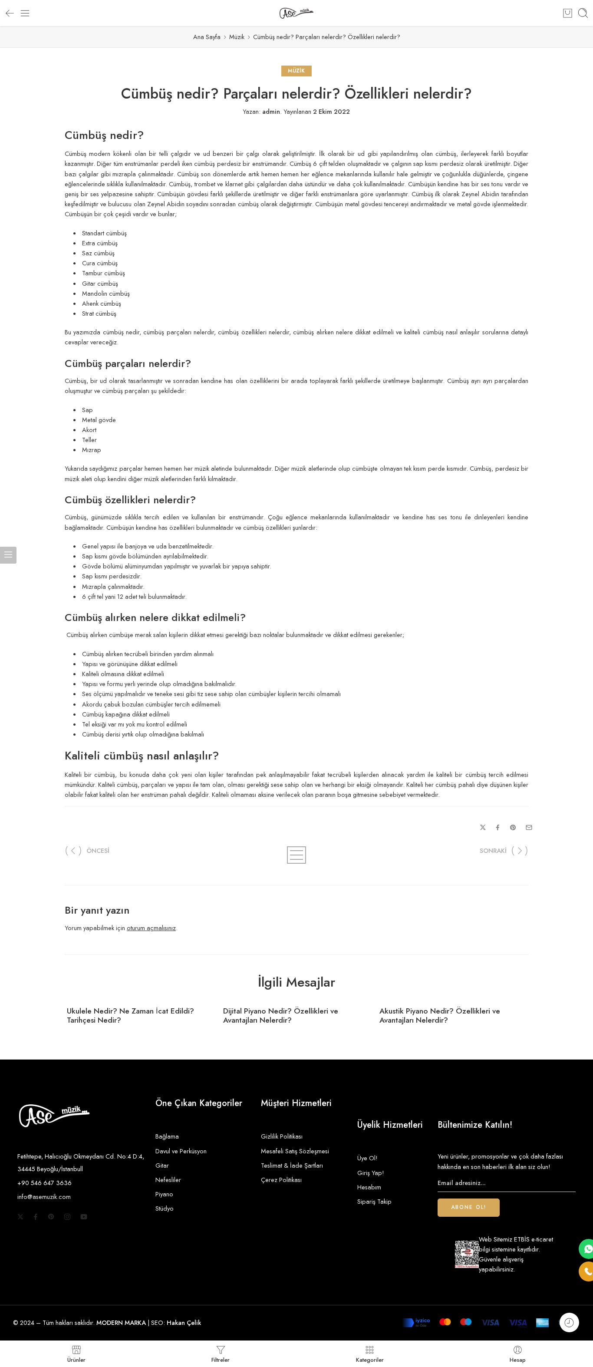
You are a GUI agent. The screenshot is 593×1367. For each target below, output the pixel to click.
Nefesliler (168, 1179)
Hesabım (369, 1187)
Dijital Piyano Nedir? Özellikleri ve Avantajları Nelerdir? (280, 1016)
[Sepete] (567, 13)
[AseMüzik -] (297, 13)
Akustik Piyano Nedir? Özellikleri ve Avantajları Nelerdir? (439, 1016)
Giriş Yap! (370, 1172)
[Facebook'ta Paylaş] (497, 827)
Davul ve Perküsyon (181, 1151)
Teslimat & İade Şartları (292, 1165)
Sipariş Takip (374, 1201)
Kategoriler (370, 1359)
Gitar (162, 1165)
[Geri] (9, 13)
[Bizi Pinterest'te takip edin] (51, 1216)
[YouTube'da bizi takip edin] (84, 1217)
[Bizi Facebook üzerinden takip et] (35, 1216)
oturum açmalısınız (151, 927)
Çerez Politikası (281, 1179)
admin (271, 111)
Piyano (164, 1194)
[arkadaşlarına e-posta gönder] (529, 827)
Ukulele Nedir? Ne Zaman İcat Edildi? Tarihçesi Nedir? (130, 1016)
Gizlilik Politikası (282, 1136)
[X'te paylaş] (483, 827)
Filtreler (220, 1359)
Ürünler (76, 1359)
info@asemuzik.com (44, 1196)
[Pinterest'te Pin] (513, 827)
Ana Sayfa (207, 36)
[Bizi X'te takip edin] (20, 1217)
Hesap (518, 1359)
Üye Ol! (367, 1157)
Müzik (236, 36)
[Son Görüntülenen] (569, 1322)
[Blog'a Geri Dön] (296, 855)
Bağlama (167, 1136)
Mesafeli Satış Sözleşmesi (295, 1151)
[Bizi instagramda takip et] (67, 1217)
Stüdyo (164, 1208)
